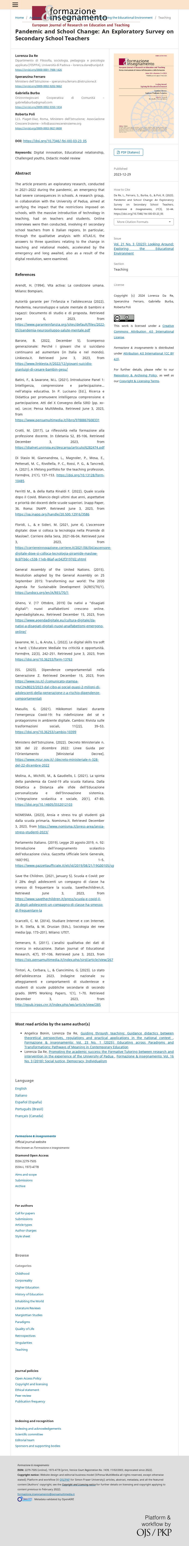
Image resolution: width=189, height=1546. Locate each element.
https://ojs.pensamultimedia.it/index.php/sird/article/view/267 (64, 959)
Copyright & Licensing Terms (139, 381)
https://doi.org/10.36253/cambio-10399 (45, 732)
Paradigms (22, 1322)
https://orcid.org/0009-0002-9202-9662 (38, 86)
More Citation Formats (132, 222)
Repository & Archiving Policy (135, 375)
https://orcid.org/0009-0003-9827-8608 (38, 128)
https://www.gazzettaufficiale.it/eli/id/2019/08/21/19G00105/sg (64, 865)
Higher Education (27, 1287)
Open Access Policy (28, 1378)
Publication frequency (30, 1401)
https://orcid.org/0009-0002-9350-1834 (38, 107)
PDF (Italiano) (130, 152)
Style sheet (22, 1236)
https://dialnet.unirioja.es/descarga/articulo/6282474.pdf (59, 447)
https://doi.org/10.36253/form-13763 (43, 659)
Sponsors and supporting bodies (37, 1446)
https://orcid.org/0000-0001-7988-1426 (38, 69)
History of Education (29, 1294)
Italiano (21, 1095)
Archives (35, 17)
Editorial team (24, 1440)
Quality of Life (24, 1329)
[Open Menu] (15, 4)
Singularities (23, 1343)
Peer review (23, 1396)
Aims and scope (26, 1174)
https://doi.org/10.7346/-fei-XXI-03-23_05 (55, 141)
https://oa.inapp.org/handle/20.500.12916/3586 (52, 514)
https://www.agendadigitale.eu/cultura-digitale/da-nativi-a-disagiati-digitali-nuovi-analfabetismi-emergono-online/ (59, 626)
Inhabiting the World (29, 1301)
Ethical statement (27, 1390)
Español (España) (28, 1102)
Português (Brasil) (29, 1109)
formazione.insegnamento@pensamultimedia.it (46, 1494)
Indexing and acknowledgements (38, 1428)
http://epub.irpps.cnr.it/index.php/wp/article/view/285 (58, 1004)
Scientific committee (29, 1434)
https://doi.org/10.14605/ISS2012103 (43, 804)
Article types (23, 1225)
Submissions (23, 1180)
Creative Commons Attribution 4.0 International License (144, 331)
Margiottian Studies (28, 1315)
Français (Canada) (29, 1116)
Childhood (22, 1273)
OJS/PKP (65, 1479)
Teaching (21, 1349)
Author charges (25, 1230)
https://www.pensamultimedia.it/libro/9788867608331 (57, 420)
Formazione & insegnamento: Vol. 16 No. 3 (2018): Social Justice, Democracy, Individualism (99, 1058)
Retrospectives (25, 1336)
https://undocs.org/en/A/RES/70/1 (42, 592)
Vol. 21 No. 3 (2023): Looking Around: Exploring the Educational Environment (100, 17)
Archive (20, 1186)
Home (19, 17)
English (21, 1088)
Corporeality (23, 1280)
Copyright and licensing (31, 1384)
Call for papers (25, 1213)
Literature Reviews (28, 1308)
